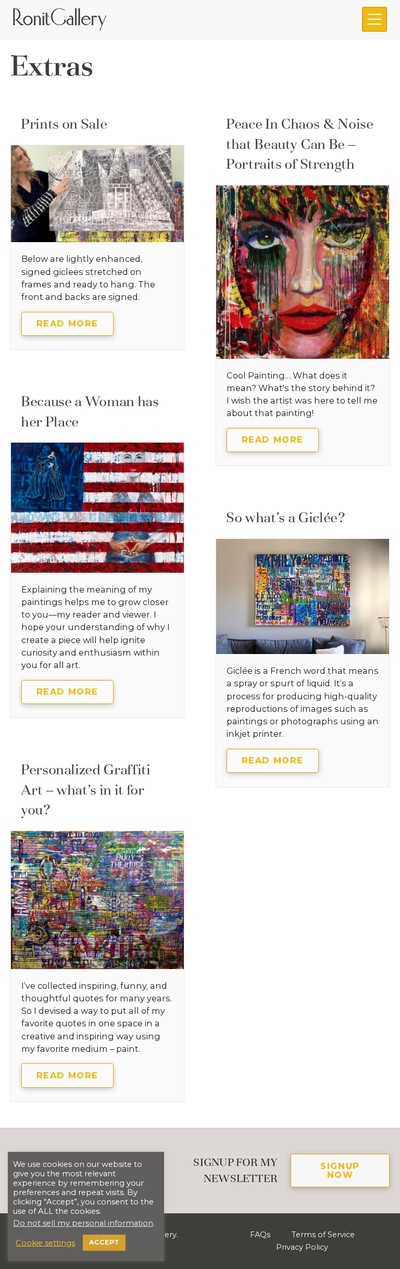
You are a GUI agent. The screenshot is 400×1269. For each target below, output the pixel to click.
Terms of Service (323, 1234)
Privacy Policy (302, 1247)
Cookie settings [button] (45, 1243)
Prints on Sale (64, 123)
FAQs (260, 1234)
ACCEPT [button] (104, 1242)
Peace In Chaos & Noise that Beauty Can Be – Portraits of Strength (299, 143)
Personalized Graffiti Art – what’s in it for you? (86, 789)
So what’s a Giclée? (285, 517)
